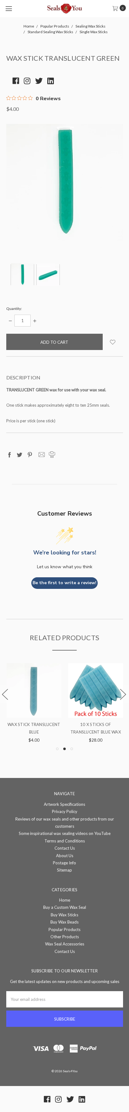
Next (122, 694)
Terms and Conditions (64, 840)
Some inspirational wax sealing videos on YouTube (65, 833)
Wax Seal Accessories (64, 943)
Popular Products (64, 929)
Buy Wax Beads (64, 921)
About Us (64, 855)
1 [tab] (57, 749)
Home (64, 900)
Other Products (64, 936)
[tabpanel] (90, 703)
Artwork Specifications (64, 804)
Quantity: (14, 308)
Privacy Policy (64, 811)
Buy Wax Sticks (64, 914)
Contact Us (64, 848)
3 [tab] (71, 749)
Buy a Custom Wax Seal (64, 907)
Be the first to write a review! (64, 583)
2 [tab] (64, 749)
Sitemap (64, 870)
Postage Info (64, 862)
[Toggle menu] (8, 8)
